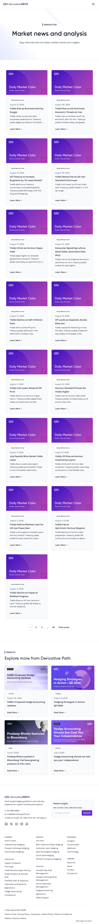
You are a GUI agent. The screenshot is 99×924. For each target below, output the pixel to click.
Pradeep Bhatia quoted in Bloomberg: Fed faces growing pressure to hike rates (23, 760)
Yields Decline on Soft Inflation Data (26, 321)
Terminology (72, 852)
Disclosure (35, 914)
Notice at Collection (63, 914)
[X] (11, 824)
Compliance (10, 895)
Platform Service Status (15, 918)
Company (70, 859)
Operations (10, 888)
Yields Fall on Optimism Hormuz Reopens (70, 526)
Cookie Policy (47, 914)
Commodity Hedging (14, 852)
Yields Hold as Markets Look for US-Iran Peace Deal (26, 526)
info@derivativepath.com (18, 814)
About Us (71, 862)
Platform (8, 837)
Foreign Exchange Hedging (17, 848)
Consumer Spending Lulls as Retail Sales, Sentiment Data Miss (70, 252)
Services (39, 837)
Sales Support (42, 897)
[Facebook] (26, 824)
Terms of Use (10, 914)
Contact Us (72, 873)
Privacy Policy (23, 914)
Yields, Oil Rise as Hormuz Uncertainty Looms (69, 458)
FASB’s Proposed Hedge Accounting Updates (26, 704)
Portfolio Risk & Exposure (16, 880)
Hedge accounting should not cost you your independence (72, 758)
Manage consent (84, 921)
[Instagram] (21, 824)
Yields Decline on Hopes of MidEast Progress (24, 594)
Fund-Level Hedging (45, 855)
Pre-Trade (9, 866)
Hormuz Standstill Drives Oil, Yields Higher (70, 390)
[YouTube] (16, 824)
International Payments (15, 884)
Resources (71, 837)
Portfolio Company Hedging (49, 859)
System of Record (13, 863)
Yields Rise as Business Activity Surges (26, 110)
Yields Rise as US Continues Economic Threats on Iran (70, 110)
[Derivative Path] (15, 4)
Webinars (71, 848)
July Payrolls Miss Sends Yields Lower (26, 458)
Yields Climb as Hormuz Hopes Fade (26, 250)
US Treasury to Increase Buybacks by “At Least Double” (26, 178)
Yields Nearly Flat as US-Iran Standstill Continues (70, 178)
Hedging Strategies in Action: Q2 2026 (69, 704)
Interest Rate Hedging (15, 844)
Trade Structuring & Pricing (18, 870)
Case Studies (73, 844)
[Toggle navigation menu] (93, 4)
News (69, 866)
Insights (71, 841)
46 (53, 627)
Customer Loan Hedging (47, 848)
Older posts (64, 627)
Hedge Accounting (13, 891)
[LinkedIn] (6, 824)
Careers (70, 870)
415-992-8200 (13, 810)
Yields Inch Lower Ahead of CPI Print (26, 390)
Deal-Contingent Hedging (47, 852)
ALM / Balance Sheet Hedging (49, 844)
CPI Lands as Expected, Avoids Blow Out (71, 321)
